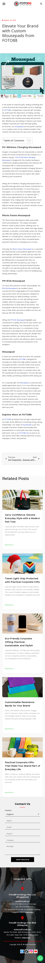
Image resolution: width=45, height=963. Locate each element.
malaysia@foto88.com (22, 929)
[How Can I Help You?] (40, 958)
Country (8, 810)
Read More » (9, 545)
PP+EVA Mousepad (9, 288)
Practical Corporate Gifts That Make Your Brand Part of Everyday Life (22, 766)
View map (29, 912)
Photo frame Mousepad (22, 249)
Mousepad (24, 383)
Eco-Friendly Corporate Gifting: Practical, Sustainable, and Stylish (19, 642)
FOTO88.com (23, 433)
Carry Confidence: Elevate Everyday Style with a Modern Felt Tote (22, 518)
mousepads (19, 126)
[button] (27, 140)
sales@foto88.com (22, 901)
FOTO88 (7, 110)
